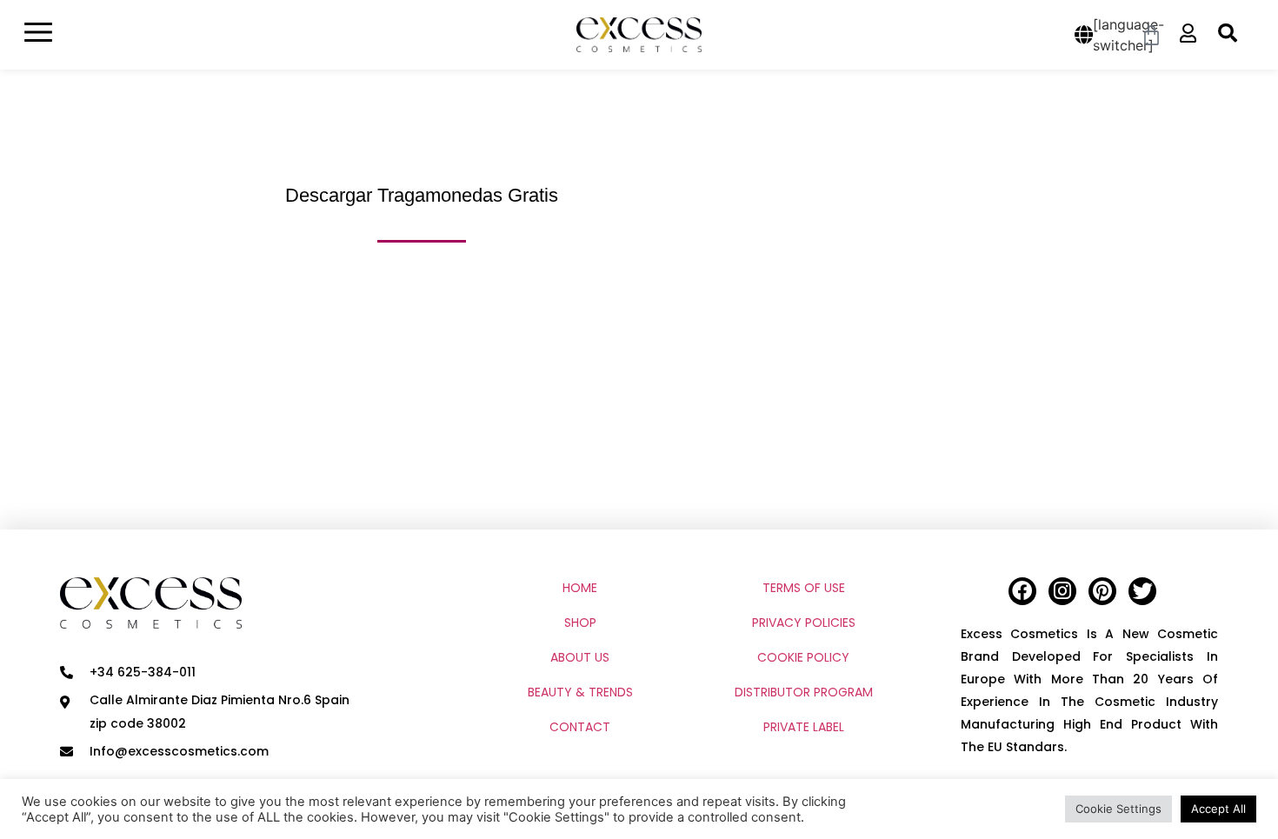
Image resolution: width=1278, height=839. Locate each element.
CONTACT (579, 727)
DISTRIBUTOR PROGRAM (804, 692)
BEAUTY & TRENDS (580, 692)
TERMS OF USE (803, 587)
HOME (579, 587)
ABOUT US (579, 657)
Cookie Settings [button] (1118, 809)
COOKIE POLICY (803, 657)
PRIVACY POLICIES (803, 622)
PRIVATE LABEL (803, 727)
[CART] (1152, 35)
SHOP (580, 622)
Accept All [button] (1218, 809)
